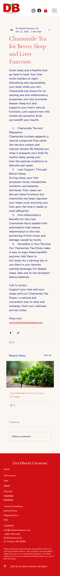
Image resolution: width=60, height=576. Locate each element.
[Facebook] (39, 10)
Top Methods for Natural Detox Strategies (27, 394)
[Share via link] (18, 332)
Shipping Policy (11, 515)
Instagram (8, 495)
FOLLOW (8, 491)
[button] (45, 10)
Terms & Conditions (13, 506)
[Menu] (54, 10)
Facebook (8, 499)
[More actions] (49, 30)
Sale (6, 480)
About (7, 485)
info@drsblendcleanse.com (17, 530)
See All (47, 355)
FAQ (6, 519)
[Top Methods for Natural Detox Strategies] (30, 374)
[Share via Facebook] (10, 332)
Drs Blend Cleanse (30, 463)
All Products (10, 475)
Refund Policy (10, 510)
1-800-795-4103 (12, 534)
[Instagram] (33, 10)
